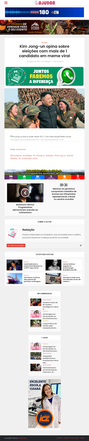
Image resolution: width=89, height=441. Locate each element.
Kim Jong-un (61, 155)
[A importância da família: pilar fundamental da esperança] (36, 323)
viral (35, 158)
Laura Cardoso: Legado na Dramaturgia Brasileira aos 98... (70, 267)
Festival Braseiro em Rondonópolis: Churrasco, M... (50, 370)
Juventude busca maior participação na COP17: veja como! (33, 266)
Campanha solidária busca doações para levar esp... (51, 359)
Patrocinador (74, 438)
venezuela (27, 158)
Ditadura (41, 155)
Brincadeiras (17, 155)
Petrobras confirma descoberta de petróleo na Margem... (33, 279)
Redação (48, 61)
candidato (28, 155)
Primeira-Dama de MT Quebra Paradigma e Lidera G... (50, 305)
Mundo (44, 42)
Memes (15, 158)
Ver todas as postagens (16, 245)
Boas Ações (47, 300)
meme (70, 155)
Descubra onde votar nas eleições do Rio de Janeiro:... (72, 279)
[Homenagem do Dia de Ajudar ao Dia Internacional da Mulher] (36, 314)
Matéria (45, 311)
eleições (50, 155)
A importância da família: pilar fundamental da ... (50, 326)
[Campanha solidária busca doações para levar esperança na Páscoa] (36, 356)
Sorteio (82, 438)
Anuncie (66, 438)
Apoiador (60, 438)
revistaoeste (21, 149)
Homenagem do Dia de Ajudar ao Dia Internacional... (50, 316)
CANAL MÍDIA (22, 438)
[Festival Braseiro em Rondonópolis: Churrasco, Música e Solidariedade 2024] (36, 367)
